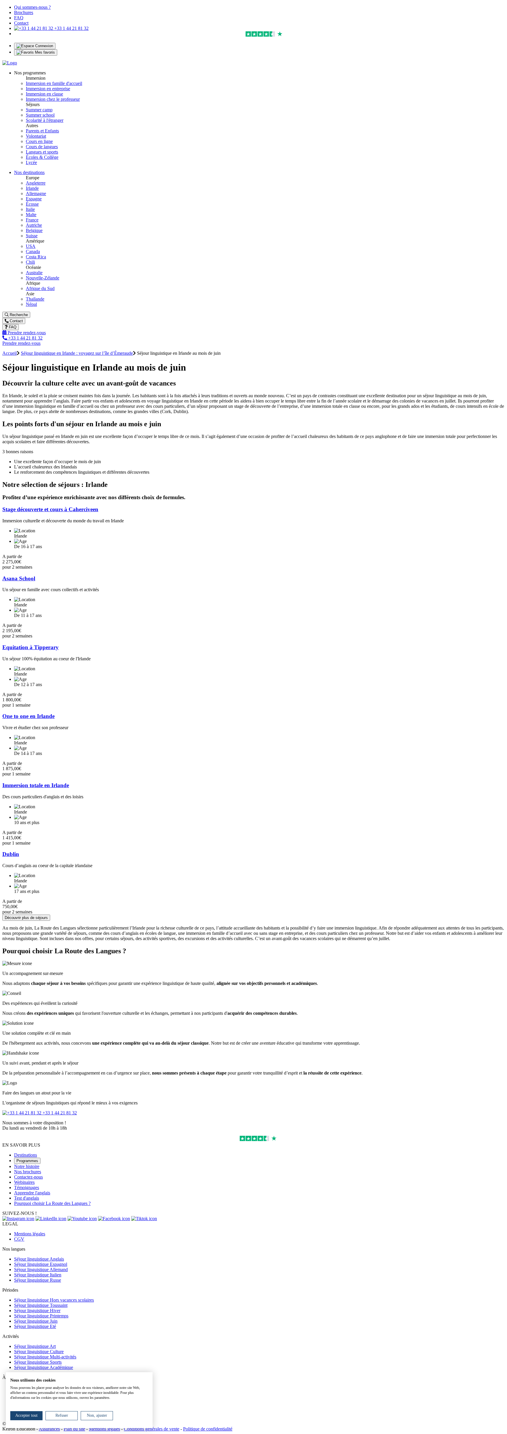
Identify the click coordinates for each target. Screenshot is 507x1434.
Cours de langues (42, 146)
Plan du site (74, 1428)
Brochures (23, 12)
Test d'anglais (26, 1198)
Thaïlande (35, 298)
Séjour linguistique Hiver (37, 1310)
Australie (34, 272)
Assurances (49, 1428)
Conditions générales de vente (151, 1428)
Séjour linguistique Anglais (39, 1258)
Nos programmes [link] (30, 72)
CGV (19, 1239)
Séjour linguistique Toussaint (40, 1305)
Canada (33, 251)
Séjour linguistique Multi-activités (45, 1356)
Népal (31, 304)
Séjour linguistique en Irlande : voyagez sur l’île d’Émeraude (77, 353)
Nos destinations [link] (29, 172)
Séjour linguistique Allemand (41, 1269)
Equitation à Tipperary (30, 647)
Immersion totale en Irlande (35, 785)
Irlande (32, 188)
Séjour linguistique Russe (37, 1280)
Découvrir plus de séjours (26, 917)
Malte (31, 214)
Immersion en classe (44, 93)
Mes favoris (44, 52)
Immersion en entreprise (48, 88)
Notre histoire (26, 1166)
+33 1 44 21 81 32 (71, 28)
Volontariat (36, 136)
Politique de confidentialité (207, 1428)
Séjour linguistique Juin (36, 1321)
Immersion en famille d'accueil (54, 83)
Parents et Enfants (42, 130)
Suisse (32, 235)
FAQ (18, 17)
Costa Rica (36, 256)
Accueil (9, 353)
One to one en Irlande (28, 716)
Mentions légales (29, 1233)
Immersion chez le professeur (53, 99)
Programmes (27, 1161)
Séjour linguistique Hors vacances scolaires (54, 1299)
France (32, 219)
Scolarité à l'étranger (44, 120)
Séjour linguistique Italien (37, 1274)
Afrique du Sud (40, 288)
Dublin (10, 854)
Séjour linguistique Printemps (41, 1315)
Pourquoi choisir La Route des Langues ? (52, 1203)
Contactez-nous (28, 1176)
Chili (30, 262)
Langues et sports (42, 151)
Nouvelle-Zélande (42, 277)
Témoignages (26, 1187)
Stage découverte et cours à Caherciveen (50, 509)
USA (31, 246)
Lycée (31, 162)
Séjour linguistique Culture (39, 1351)
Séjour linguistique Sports (38, 1362)
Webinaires (24, 1182)
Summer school (40, 114)
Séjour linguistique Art (35, 1346)
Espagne (34, 198)
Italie (30, 209)
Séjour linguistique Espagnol (40, 1264)
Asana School (18, 578)
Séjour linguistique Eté (35, 1326)
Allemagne (36, 193)
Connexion (43, 46)
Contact (21, 23)
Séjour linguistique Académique (43, 1367)
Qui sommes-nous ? (32, 7)
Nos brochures (27, 1171)
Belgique (34, 230)
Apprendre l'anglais (32, 1192)
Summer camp (39, 109)
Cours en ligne (39, 141)
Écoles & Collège (42, 157)
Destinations (25, 1154)
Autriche (34, 225)
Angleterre (35, 182)
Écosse (32, 204)
